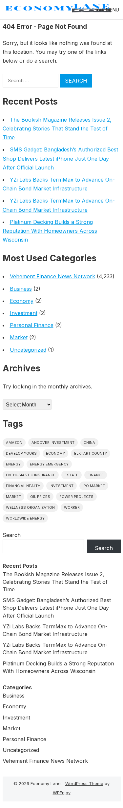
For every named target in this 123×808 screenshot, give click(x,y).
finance (96, 475)
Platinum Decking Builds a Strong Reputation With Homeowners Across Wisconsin (50, 231)
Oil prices (40, 496)
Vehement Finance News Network (52, 276)
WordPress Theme (84, 783)
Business (21, 289)
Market (19, 337)
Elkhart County (90, 453)
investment (61, 485)
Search (12, 535)
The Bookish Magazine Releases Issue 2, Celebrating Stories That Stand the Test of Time (57, 128)
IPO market (94, 485)
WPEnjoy (62, 792)
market (13, 496)
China (89, 442)
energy (13, 464)
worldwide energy (25, 518)
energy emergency (49, 464)
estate (71, 475)
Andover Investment (52, 442)
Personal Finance (31, 325)
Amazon (14, 442)
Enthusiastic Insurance (30, 475)
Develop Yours (21, 453)
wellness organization (30, 507)
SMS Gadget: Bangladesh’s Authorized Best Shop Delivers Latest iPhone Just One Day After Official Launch (60, 158)
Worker (72, 507)
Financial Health (23, 485)
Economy (21, 301)
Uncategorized (28, 349)
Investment (23, 313)
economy (55, 453)
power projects (76, 496)
